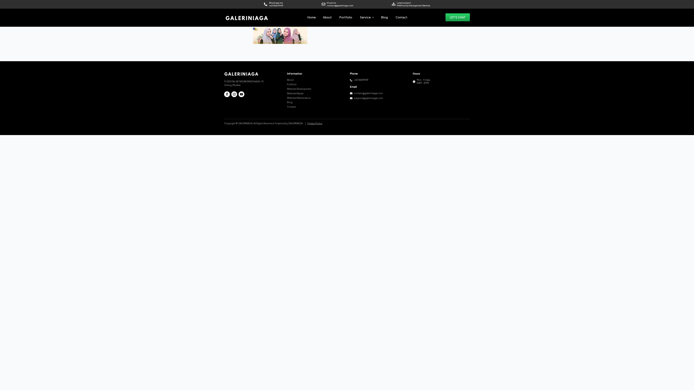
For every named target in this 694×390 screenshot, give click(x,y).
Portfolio (345, 17)
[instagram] (234, 94)
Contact (401, 17)
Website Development (299, 89)
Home (311, 17)
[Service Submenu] (374, 17)
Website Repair (295, 93)
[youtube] (241, 94)
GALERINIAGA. (295, 123)
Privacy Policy (314, 123)
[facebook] (227, 94)
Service (365, 17)
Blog (384, 17)
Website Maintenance (299, 98)
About (327, 17)
